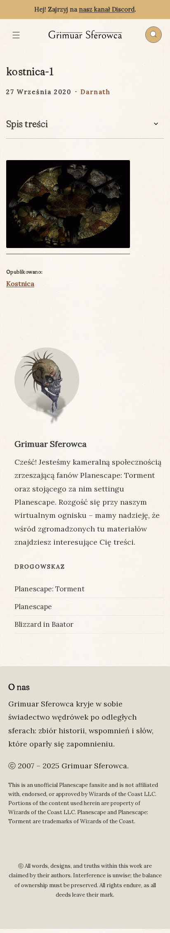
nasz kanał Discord (107, 9)
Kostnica (20, 283)
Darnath (95, 92)
